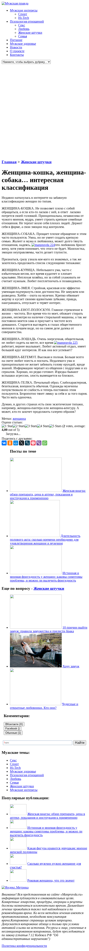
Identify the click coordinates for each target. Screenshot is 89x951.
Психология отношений (27, 21)
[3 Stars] (31, 426)
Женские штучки (30, 32)
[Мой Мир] (15, 442)
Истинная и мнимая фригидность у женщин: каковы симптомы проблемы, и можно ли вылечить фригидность (46, 576)
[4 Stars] (43, 426)
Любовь (23, 29)
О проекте (17, 51)
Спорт (22, 14)
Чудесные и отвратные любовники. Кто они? (44, 706)
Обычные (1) (13, 732)
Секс (21, 25)
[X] (21, 442)
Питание (16, 40)
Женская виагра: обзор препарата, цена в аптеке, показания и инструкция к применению (48, 494)
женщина (19, 418)
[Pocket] (33, 442)
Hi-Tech (23, 18)
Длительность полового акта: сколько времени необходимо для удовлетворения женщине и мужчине (45, 539)
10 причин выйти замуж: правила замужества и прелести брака (48, 629)
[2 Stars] (19, 426)
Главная (9, 162)
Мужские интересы (23, 10)
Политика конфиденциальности (24, 946)
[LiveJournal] (27, 442)
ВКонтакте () (14, 724)
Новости (16, 47)
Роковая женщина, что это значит (51, 880)
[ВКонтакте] (4, 442)
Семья (22, 36)
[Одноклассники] (9, 442)
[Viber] (38, 442)
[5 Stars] (55, 426)
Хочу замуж (71, 666)
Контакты (17, 54)
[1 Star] (7, 426)
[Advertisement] (44, 112)
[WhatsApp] (44, 442)
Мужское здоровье (23, 43)
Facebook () (12, 728)
